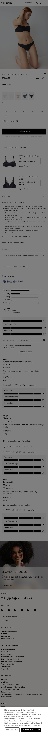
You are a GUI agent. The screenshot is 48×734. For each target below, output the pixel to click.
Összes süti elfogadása (31, 730)
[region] (24, 720)
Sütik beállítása (12, 730)
